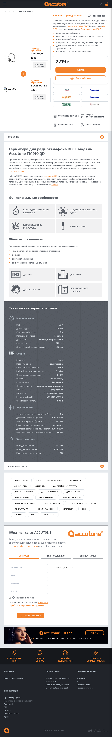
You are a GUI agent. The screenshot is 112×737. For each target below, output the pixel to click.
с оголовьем (68, 509)
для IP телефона (46, 497)
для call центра (21, 480)
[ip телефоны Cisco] (66, 90)
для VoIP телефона (22, 497)
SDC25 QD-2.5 (39, 85)
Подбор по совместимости (58, 678)
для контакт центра (51, 503)
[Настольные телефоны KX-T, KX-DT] (94, 90)
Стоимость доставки (68, 115)
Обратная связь (84, 684)
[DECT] (94, 97)
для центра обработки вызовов (82, 503)
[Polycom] (94, 104)
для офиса (40, 486)
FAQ (5, 707)
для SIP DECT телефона (71, 497)
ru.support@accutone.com (23, 545)
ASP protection (20, 486)
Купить (81, 70)
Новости (27, 638)
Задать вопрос (93, 124)
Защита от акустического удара (83, 211)
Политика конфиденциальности (18, 701)
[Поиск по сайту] (101, 4)
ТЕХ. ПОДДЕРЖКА (56, 555)
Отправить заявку (31, 615)
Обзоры (40, 638)
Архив (7, 717)
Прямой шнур (49, 515)
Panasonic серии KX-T (91, 29)
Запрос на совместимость (95, 115)
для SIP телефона (73, 492)
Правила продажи (12, 697)
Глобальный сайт (11, 713)
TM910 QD (37, 53)
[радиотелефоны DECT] (66, 97)
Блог (79, 681)
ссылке (54, 184)
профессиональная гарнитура (49, 480)
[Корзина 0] (106, 4)
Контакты (81, 678)
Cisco (84, 509)
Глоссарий (8, 704)
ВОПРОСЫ (24, 555)
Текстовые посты (82, 638)
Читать (94, 633)
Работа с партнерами (13, 678)
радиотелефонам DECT (78, 26)
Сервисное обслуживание (57, 684)
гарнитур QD (51, 176)
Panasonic (18, 515)
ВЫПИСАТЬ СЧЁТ (88, 555)
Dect (33, 515)
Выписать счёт (65, 124)
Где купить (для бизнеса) (57, 688)
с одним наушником (45, 509)
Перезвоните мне (24, 597)
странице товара (16, 171)
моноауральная (21, 509)
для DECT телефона (49, 492)
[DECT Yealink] (66, 104)
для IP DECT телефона (23, 492)
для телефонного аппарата (65, 486)
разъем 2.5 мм (76, 480)
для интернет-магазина (24, 503)
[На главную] (6, 730)
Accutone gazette (58, 638)
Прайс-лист (51, 681)
